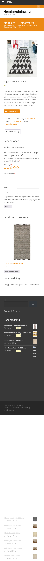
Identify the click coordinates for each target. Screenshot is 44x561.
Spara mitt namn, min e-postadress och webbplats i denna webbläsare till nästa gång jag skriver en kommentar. (22, 199)
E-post (7, 192)
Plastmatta (31, 118)
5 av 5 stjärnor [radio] (17, 167)
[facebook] (38, 7)
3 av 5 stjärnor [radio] (11, 167)
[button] (37, 44)
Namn (6, 187)
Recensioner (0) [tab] (12, 132)
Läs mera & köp (11, 111)
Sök (5, 300)
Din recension (9, 173)
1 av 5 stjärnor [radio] (5, 167)
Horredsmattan (16, 121)
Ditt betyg (8, 165)
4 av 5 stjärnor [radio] (14, 167)
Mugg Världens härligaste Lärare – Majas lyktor (22, 284)
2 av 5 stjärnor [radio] (8, 167)
